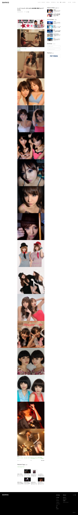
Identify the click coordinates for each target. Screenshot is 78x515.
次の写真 (18, 49)
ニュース (39, 2)
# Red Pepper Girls (20, 466)
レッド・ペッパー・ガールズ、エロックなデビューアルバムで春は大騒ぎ (29, 457)
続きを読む (42, 460)
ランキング (43, 2)
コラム (58, 2)
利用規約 (64, 500)
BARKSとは (64, 497)
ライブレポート (53, 2)
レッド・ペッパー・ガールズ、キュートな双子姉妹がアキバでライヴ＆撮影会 (30, 458)
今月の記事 (57, 497)
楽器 (60, 2)
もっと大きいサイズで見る (21, 48)
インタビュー (48, 2)
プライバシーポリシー (66, 502)
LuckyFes (63, 2)
